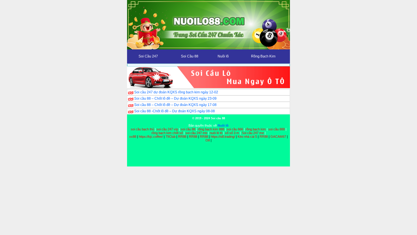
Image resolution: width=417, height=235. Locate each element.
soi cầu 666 (235, 129)
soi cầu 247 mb (196, 133)
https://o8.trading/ (223, 136)
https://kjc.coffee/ (151, 136)
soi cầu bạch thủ (142, 129)
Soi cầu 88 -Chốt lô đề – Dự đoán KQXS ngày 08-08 (174, 111)
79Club (170, 136)
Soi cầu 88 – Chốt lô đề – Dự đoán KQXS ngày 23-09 (175, 98)
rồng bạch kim (256, 129)
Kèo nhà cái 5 (247, 136)
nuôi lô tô (216, 133)
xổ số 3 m (232, 133)
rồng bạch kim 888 (211, 129)
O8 (207, 140)
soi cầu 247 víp (167, 129)
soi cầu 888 (276, 129)
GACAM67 (278, 136)
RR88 (182, 136)
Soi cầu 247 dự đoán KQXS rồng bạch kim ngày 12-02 (176, 92)
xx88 (133, 136)
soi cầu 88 (188, 129)
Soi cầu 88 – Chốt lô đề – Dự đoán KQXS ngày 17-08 (175, 105)
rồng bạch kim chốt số (167, 133)
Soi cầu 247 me (253, 133)
